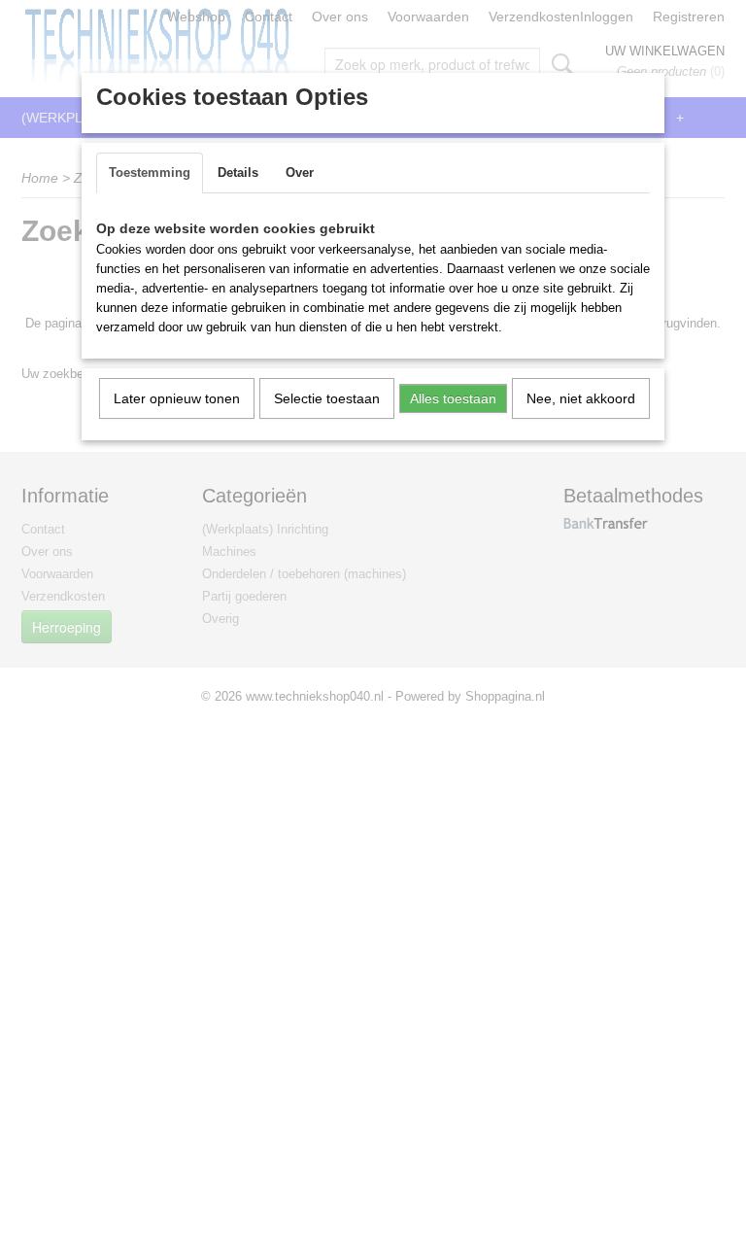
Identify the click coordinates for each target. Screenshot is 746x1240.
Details (238, 172)
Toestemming (149, 172)
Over (300, 172)
